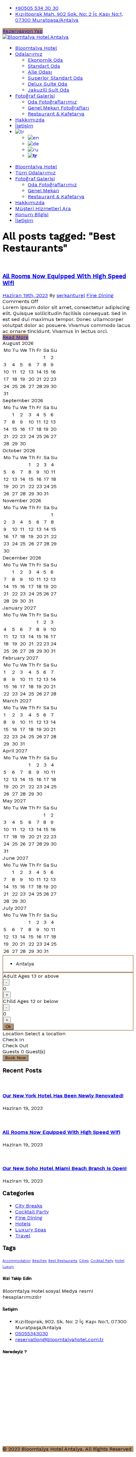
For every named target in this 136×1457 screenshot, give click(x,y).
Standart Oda (44, 66)
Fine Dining (100, 295)
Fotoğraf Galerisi (35, 96)
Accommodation (17, 1261)
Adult (31, 976)
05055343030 (31, 1333)
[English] (33, 138)
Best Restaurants (62, 1261)
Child (30, 1001)
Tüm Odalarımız (35, 173)
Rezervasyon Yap (23, 31)
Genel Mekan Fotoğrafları (58, 108)
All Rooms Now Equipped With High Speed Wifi (61, 1132)
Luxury (8, 1267)
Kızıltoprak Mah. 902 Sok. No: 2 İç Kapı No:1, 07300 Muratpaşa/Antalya (69, 17)
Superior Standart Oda (55, 78)
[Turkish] (19, 132)
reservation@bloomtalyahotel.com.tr (59, 1339)
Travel (22, 1236)
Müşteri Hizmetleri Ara (43, 208)
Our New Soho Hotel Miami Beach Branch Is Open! (65, 1168)
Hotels (23, 1224)
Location (13, 1034)
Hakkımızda (30, 120)
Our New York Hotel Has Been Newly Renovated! (63, 1096)
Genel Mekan (43, 191)
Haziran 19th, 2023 (25, 295)
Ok (8, 1026)
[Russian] (33, 150)
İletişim (24, 126)
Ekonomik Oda (45, 60)
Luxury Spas (30, 1230)
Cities (84, 1261)
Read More (15, 337)
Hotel (119, 1261)
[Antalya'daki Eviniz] (36, 37)
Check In (13, 1040)
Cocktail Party (32, 1212)
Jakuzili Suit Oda (48, 90)
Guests (11, 1052)
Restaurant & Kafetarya (56, 114)
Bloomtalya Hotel (36, 48)
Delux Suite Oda (47, 84)
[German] (33, 144)
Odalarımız (28, 54)
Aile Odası (40, 72)
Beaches (39, 1261)
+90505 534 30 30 (37, 8)
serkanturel (71, 295)
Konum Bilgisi (31, 214)
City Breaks (28, 1206)
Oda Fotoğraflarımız (52, 102)
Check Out (15, 1046)
